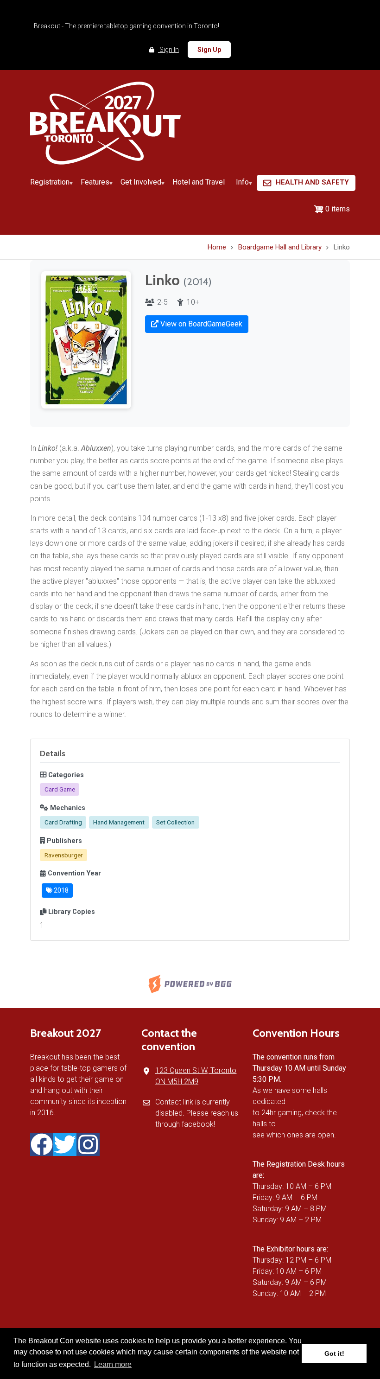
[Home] (105, 122)
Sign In (168, 49)
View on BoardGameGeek (200, 323)
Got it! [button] (334, 1353)
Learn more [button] (113, 1364)
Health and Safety (312, 182)
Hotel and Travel (198, 182)
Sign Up (209, 49)
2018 (60, 890)
